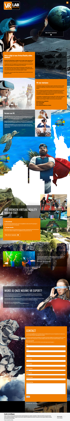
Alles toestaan (59, 416)
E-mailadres (28, 354)
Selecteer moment (29, 368)
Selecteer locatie (29, 372)
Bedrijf (27, 349)
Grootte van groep (29, 377)
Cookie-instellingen (59, 417)
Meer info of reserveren (51, 33)
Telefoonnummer (29, 358)
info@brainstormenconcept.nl (24, 303)
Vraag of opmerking (30, 382)
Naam (27, 344)
